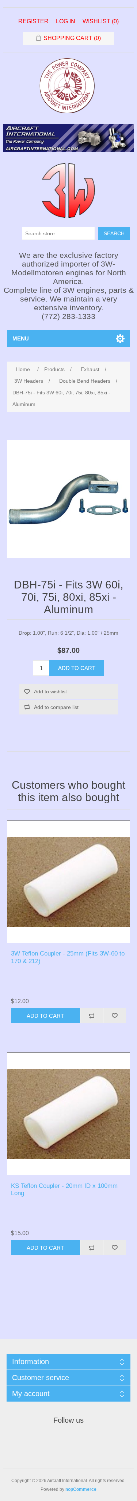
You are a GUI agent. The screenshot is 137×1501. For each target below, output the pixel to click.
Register (33, 21)
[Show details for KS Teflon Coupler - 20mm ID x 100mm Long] (68, 1114)
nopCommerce (80, 1489)
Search (114, 233)
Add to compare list (56, 707)
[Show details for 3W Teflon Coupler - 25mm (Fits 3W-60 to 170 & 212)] (68, 882)
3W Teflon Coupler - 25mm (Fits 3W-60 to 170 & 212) (68, 957)
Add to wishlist (50, 691)
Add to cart (76, 668)
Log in (65, 21)
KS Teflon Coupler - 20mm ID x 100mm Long (64, 1189)
